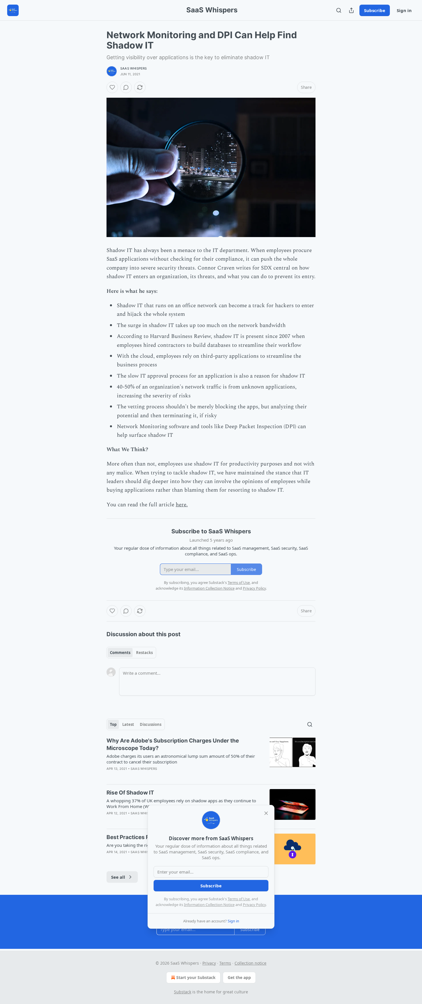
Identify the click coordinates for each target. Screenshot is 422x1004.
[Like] (112, 87)
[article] (211, 758)
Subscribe (374, 10)
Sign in (404, 10)
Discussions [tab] (150, 724)
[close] (266, 813)
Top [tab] (113, 724)
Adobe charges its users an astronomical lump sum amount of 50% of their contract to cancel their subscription (181, 759)
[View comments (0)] (126, 87)
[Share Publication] (351, 10)
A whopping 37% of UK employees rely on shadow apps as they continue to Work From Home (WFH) (181, 803)
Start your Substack (196, 977)
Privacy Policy (254, 904)
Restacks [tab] (144, 652)
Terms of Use (239, 898)
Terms (225, 963)
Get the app (239, 977)
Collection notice (250, 963)
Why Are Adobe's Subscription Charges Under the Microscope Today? (173, 744)
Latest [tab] (128, 724)
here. (182, 505)
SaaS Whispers (133, 68)
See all (118, 877)
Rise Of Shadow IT (130, 792)
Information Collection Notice (209, 904)
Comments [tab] (120, 652)
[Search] (338, 10)
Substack (182, 992)
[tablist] (131, 652)
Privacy (209, 963)
